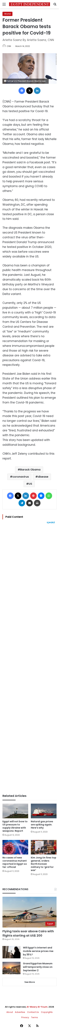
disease (43, 477)
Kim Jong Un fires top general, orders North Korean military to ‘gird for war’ (43, 864)
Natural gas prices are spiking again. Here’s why (42, 824)
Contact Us (33, 1012)
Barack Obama (30, 469)
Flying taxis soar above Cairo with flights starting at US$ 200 (28, 933)
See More (29, 982)
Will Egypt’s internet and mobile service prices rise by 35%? (38, 951)
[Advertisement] (29, 659)
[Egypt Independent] (29, 4)
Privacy (25, 1017)
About (9, 1012)
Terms (34, 1017)
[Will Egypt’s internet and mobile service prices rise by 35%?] (11, 952)
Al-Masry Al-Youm (37, 1006)
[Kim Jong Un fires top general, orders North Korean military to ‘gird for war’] (44, 847)
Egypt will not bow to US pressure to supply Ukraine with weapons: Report (15, 826)
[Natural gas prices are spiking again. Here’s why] (44, 811)
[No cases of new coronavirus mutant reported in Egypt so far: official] (15, 847)
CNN (9, 46)
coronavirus (20, 477)
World (7, 13)
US (30, 484)
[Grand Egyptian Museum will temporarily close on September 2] (11, 968)
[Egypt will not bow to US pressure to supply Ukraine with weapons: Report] (15, 811)
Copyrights (47, 1012)
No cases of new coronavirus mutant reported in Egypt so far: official (14, 862)
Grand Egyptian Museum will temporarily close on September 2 (37, 967)
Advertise (20, 1012)
